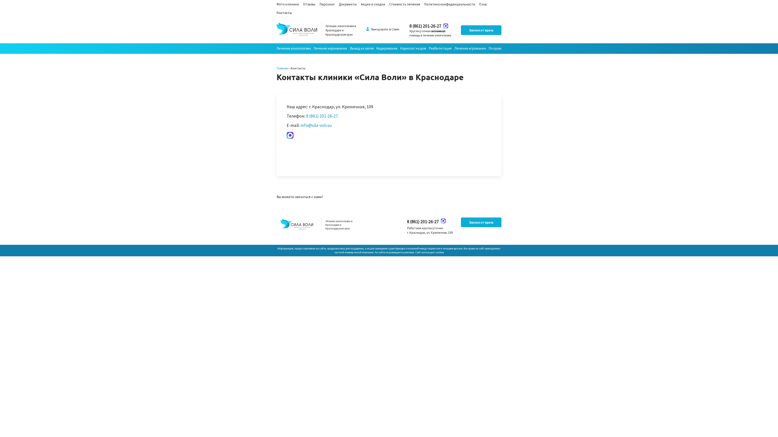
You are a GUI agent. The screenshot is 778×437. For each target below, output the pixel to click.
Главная (282, 68)
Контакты (284, 13)
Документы (348, 4)
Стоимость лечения (404, 4)
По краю (495, 48)
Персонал (327, 4)
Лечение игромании (470, 48)
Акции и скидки (373, 4)
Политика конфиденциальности (449, 4)
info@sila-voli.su (316, 125)
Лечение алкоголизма (294, 48)
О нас (483, 4)
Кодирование (387, 48)
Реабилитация (440, 48)
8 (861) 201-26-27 (425, 26)
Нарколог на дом (413, 48)
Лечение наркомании (330, 48)
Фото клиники (288, 4)
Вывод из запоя (362, 48)
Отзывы (309, 4)
